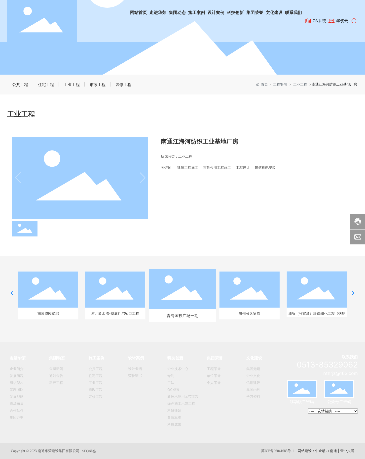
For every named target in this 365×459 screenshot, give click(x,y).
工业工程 (72, 84)
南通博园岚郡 (48, 313)
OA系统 (318, 20)
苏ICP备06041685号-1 (277, 451)
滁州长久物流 (249, 313)
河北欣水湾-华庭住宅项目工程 (115, 313)
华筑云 (341, 20)
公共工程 (20, 84)
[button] (12, 293)
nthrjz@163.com (340, 373)
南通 (333, 451)
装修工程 (123, 84)
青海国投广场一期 (182, 315)
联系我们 (350, 356)
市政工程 (98, 84)
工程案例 (280, 84)
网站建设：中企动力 (313, 451)
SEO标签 (89, 451)
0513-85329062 (327, 364)
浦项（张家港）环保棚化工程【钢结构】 (316, 314)
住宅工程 (46, 84)
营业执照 (347, 451)
